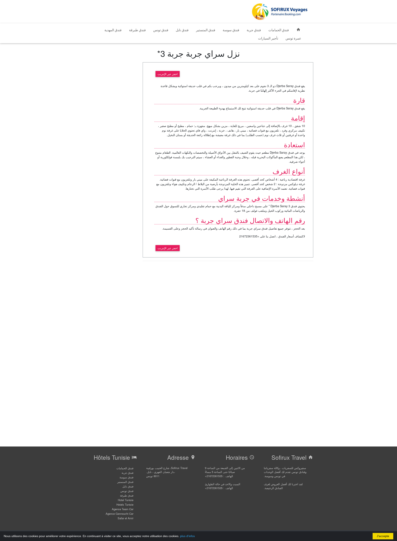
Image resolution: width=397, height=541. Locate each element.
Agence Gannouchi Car (119, 514)
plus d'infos (187, 536)
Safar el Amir (125, 518)
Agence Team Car (122, 509)
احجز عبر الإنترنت (168, 74)
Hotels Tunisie (124, 504)
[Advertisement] (163, 11)
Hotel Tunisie (125, 500)
